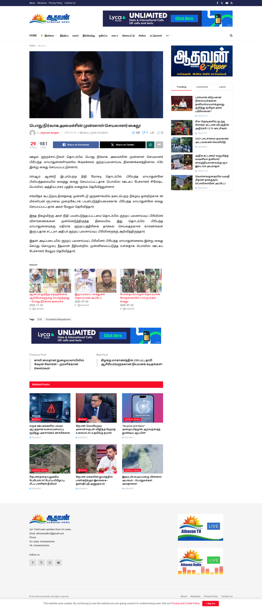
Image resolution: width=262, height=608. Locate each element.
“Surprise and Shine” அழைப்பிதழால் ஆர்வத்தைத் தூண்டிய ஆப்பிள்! (141, 429)
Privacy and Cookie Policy (185, 603)
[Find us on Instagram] (50, 562)
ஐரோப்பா (103, 35)
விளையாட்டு (128, 35)
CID (40, 319)
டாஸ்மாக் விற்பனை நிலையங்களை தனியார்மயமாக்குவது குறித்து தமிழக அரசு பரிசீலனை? (209, 104)
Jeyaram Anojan (49, 132)
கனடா (115, 35)
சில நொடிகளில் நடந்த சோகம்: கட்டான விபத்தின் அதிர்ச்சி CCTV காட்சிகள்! (212, 125)
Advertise (42, 3)
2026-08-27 (36, 437)
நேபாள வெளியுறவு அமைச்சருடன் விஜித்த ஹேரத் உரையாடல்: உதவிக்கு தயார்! (96, 429)
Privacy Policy (55, 3)
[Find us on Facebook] (217, 3)
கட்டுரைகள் (156, 35)
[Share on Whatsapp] (150, 144)
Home (32, 45)
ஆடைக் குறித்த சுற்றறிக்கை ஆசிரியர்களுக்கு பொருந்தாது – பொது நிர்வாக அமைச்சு (49, 298)
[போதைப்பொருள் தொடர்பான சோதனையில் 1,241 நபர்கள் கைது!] (141, 281)
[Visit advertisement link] (168, 19)
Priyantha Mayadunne (58, 319)
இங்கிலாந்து (89, 35)
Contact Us (70, 3)
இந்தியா (64, 35)
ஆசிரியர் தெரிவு (132, 419)
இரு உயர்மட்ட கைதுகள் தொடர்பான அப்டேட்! (90, 296)
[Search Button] (231, 35)
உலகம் (76, 35)
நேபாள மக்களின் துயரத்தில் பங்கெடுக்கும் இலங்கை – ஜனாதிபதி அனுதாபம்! (94, 480)
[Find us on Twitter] (222, 3)
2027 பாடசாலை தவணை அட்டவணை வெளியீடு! (211, 140)
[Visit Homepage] (50, 19)
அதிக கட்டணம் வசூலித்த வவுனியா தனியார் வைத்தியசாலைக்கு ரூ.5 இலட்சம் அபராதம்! (212, 161)
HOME (33, 35)
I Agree (210, 603)
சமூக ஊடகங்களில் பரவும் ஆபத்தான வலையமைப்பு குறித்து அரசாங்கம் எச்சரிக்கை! (49, 429)
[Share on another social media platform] (159, 144)
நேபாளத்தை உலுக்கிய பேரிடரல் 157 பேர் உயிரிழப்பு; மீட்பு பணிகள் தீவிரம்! (47, 480)
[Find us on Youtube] (227, 3)
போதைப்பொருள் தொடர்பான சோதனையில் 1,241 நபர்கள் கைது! (140, 298)
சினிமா (142, 35)
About (32, 3)
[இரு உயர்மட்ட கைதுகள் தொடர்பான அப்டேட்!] (95, 281)
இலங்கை (49, 35)
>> (167, 35)
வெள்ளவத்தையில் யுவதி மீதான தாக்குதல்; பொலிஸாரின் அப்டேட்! (212, 180)
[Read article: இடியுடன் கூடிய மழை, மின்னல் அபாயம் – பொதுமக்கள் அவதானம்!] (142, 459)
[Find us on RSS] (232, 3)
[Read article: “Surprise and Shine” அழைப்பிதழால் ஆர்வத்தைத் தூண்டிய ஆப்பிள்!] (142, 407)
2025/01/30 (70, 132)
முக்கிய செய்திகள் (99, 132)
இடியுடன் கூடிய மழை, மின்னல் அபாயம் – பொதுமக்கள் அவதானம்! (142, 480)
